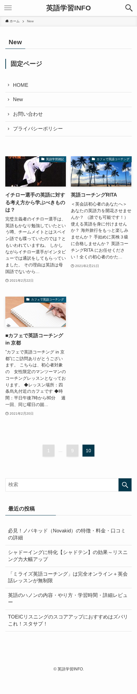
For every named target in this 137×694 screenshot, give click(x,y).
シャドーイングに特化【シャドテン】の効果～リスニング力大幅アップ (68, 556)
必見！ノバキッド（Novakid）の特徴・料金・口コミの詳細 (67, 534)
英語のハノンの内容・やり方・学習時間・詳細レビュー (68, 599)
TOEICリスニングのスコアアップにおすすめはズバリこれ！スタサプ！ (68, 620)
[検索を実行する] (125, 484)
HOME (20, 85)
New (18, 99)
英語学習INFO (68, 8)
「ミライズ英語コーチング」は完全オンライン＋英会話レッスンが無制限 (68, 577)
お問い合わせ (28, 114)
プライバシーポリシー (38, 128)
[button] (129, 8)
